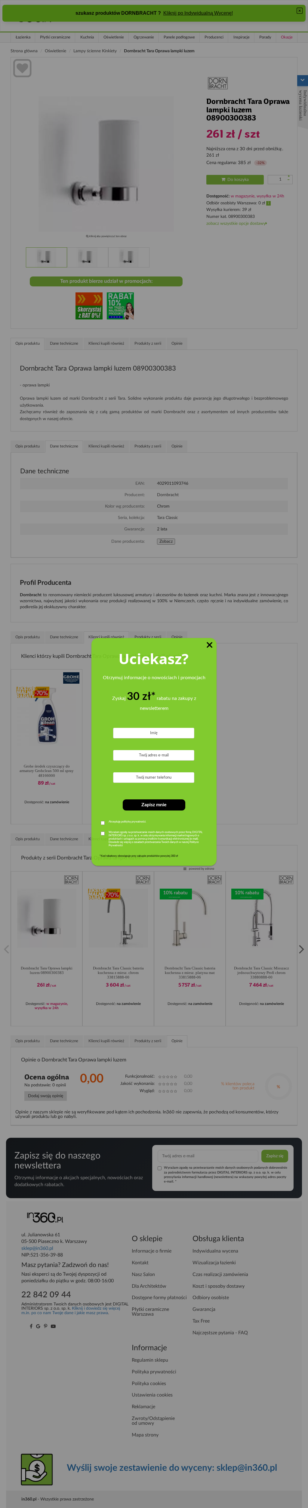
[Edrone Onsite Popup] (154, 754)
